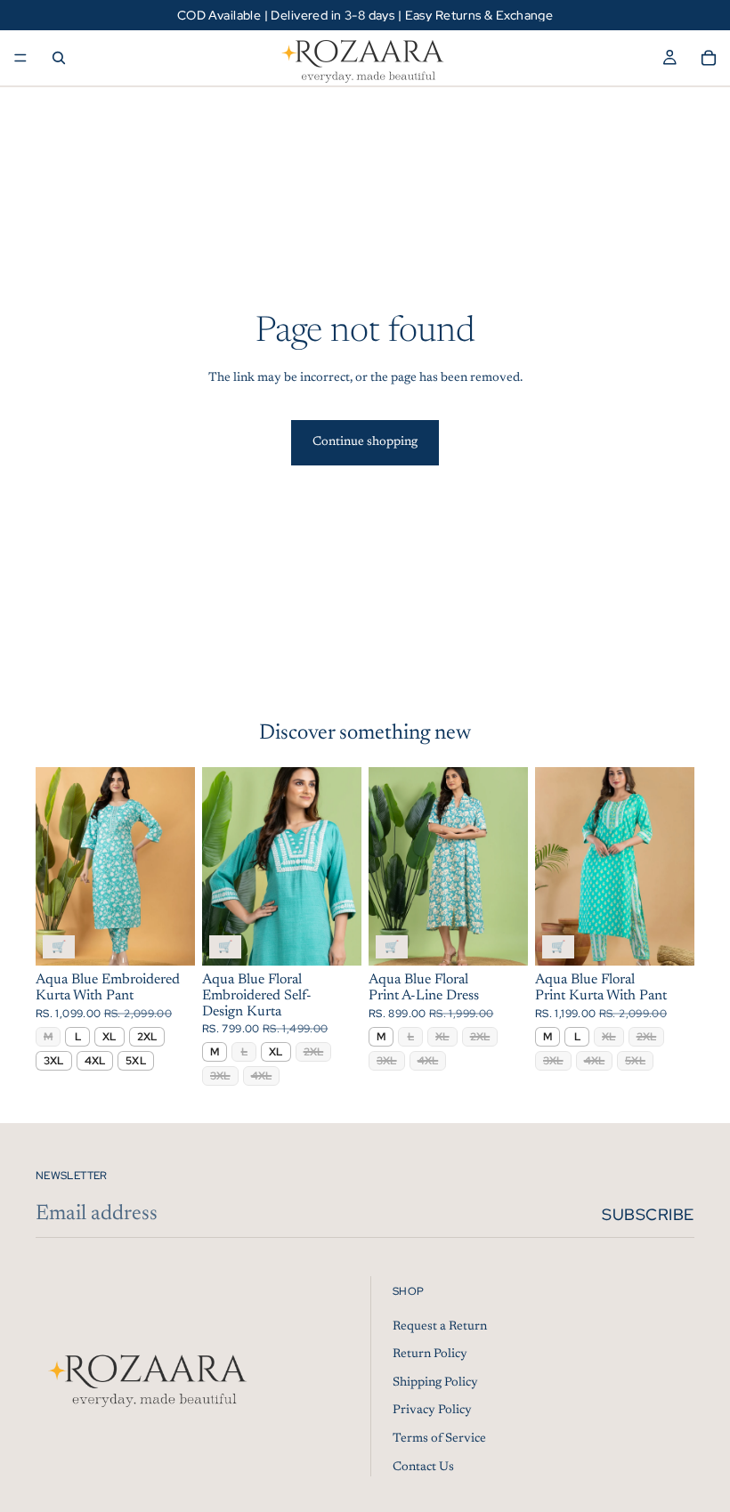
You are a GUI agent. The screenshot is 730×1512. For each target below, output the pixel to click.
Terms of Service (439, 1439)
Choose (182, 938)
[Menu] (20, 57)
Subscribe (648, 1214)
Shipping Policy (435, 1382)
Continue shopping (365, 442)
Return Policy (430, 1354)
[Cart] (708, 57)
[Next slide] (175, 865)
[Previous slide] (55, 865)
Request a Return (440, 1326)
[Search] (58, 57)
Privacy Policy (432, 1410)
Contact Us (423, 1466)
